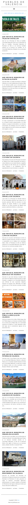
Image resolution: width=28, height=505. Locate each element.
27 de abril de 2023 (5, 429)
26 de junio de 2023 (5, 74)
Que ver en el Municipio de (6, 53)
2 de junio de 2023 (5, 231)
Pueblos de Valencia (14, 3)
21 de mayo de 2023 (5, 270)
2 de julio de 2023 (5, 34)
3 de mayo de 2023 (5, 390)
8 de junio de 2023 (5, 192)
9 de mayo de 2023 (5, 351)
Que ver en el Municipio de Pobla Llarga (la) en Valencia (13, 315)
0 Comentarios (21, 53)
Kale (18, 500)
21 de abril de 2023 (5, 468)
